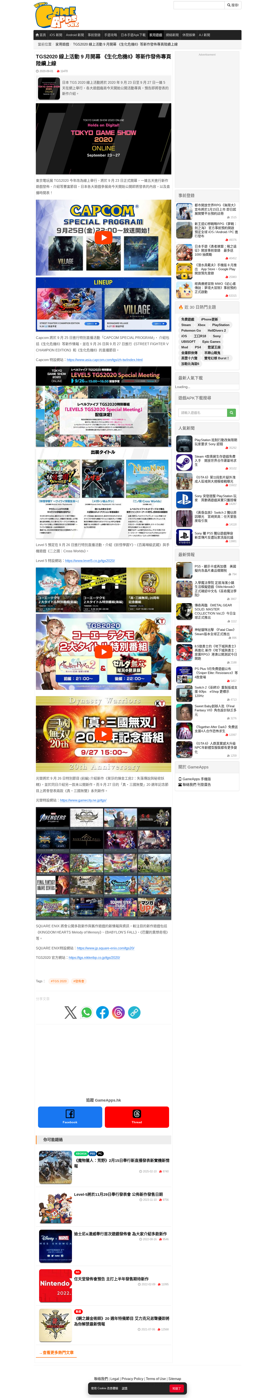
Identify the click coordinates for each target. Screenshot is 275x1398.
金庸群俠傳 (189, 353)
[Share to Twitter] (70, 1012)
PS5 (92, 1153)
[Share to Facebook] (102, 1012)
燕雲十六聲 (189, 358)
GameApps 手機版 (196, 779)
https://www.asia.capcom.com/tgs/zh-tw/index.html (105, 360)
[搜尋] (231, 413)
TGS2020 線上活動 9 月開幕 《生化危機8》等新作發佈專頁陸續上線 (125, 44)
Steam (186, 325)
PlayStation (220, 325)
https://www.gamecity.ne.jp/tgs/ (83, 800)
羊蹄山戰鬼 (212, 353)
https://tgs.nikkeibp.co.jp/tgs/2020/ (94, 957)
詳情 (124, 1388)
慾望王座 (214, 347)
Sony (217, 336)
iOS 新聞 (56, 35)
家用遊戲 (155, 35)
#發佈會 (78, 981)
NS (77, 1272)
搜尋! (235, 5)
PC (100, 1153)
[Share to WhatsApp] (86, 1012)
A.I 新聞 (204, 35)
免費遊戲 (188, 319)
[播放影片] (103, 237)
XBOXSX (81, 1153)
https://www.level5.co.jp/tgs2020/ (90, 561)
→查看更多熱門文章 (56, 1353)
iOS (184, 336)
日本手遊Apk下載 (133, 35)
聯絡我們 (101, 1379)
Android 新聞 (75, 35)
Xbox (202, 325)
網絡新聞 (172, 35)
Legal (114, 1379)
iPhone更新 (209, 319)
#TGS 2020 (59, 981)
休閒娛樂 (188, 35)
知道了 (177, 1388)
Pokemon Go (191, 330)
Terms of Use (156, 1379)
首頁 (42, 35)
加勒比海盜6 (190, 364)
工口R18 (200, 336)
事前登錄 (94, 35)
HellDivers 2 (217, 330)
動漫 (78, 1311)
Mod (185, 347)
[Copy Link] (134, 1012)
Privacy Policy (132, 1379)
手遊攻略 (110, 35)
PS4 (198, 347)
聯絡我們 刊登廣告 (196, 784)
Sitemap (174, 1379)
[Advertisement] (103, 1059)
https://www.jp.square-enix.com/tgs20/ (105, 948)
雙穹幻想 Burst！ (217, 358)
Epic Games (211, 341)
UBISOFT (188, 341)
